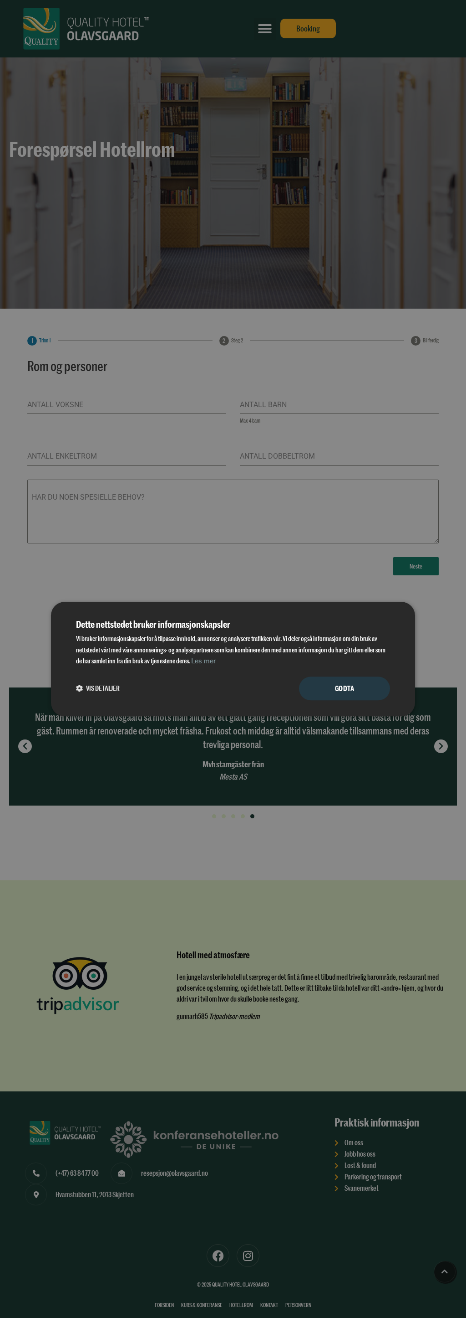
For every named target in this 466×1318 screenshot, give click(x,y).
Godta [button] (344, 688)
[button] (98, 688)
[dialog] (233, 659)
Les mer (203, 661)
